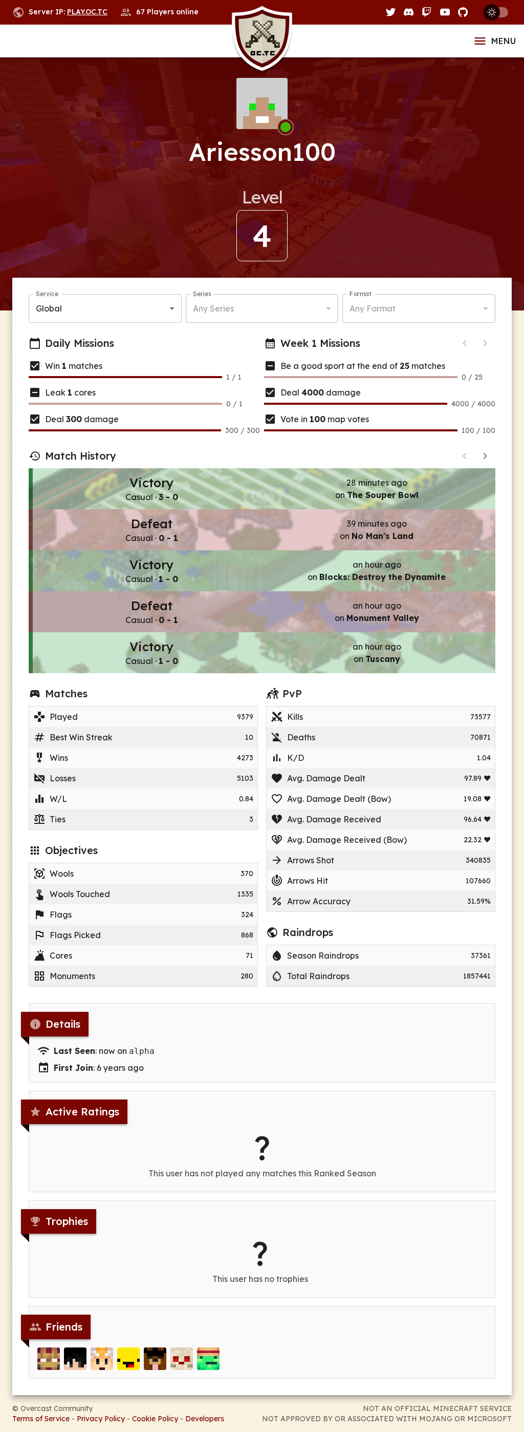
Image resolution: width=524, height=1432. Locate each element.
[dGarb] (181, 1358)
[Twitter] (391, 12)
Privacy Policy (101, 1418)
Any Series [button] (213, 308)
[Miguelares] (155, 1358)
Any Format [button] (373, 308)
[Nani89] (102, 1358)
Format (361, 294)
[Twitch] (426, 12)
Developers (204, 1418)
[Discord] (409, 12)
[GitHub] (463, 12)
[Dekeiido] (75, 1358)
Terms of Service (41, 1418)
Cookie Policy (155, 1418)
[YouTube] (445, 12)
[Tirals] (208, 1358)
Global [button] (49, 308)
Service (47, 294)
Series (202, 294)
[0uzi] (128, 1358)
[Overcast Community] (262, 41)
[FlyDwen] (48, 1358)
